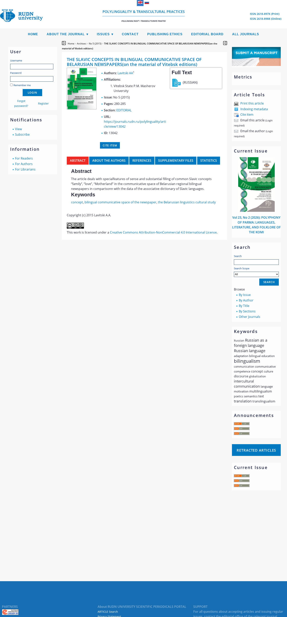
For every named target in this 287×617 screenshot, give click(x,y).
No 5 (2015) (95, 43)
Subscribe (22, 134)
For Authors (24, 164)
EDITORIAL (124, 110)
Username (16, 60)
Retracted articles (256, 450)
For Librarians (25, 169)
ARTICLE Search (108, 611)
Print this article (252, 103)
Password (15, 73)
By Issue (245, 295)
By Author (246, 300)
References (141, 160)
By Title (244, 306)
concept (77, 202)
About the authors (109, 160)
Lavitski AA (125, 73)
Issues (103, 34)
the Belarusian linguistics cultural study (187, 202)
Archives (81, 43)
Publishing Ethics (165, 34)
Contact (130, 34)
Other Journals (249, 317)
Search (238, 256)
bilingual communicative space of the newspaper (120, 202)
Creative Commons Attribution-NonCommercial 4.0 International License (163, 232)
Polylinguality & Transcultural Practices (143, 15)
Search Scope (241, 268)
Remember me (22, 85)
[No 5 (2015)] (81, 108)
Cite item (246, 114)
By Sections (247, 311)
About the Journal (66, 34)
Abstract (78, 160)
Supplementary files (175, 160)
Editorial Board (207, 34)
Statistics (208, 160)
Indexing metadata (254, 109)
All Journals (245, 34)
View (18, 129)
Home (33, 34)
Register (43, 103)
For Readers (24, 158)
